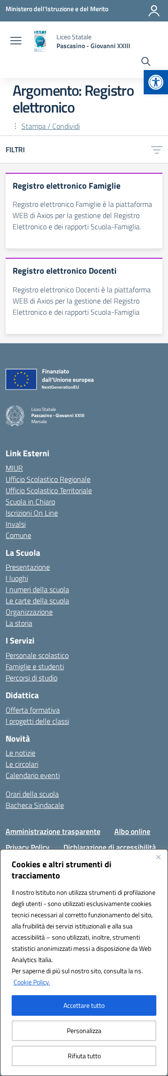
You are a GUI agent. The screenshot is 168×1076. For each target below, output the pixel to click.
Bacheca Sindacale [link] (35, 805)
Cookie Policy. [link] (32, 982)
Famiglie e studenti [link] (35, 666)
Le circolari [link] (22, 764)
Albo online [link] (132, 831)
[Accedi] (154, 11)
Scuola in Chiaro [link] (30, 501)
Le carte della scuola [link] (37, 600)
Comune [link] (18, 535)
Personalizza (84, 1030)
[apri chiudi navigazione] (15, 41)
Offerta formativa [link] (33, 709)
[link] (156, 82)
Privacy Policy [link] (27, 847)
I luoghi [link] (17, 578)
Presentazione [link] (28, 567)
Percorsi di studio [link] (31, 677)
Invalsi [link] (16, 524)
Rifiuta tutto (84, 1056)
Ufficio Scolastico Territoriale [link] (49, 490)
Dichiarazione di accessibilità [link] (109, 847)
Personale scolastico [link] (37, 655)
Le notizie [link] (20, 752)
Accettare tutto (84, 1005)
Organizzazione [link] (29, 611)
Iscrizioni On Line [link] (32, 512)
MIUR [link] (14, 468)
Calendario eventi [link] (33, 775)
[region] (84, 962)
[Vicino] (158, 857)
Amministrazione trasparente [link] (53, 831)
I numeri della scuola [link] (37, 589)
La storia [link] (19, 623)
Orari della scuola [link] (32, 794)
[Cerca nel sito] (146, 63)
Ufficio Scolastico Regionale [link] (48, 479)
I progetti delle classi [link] (37, 721)
